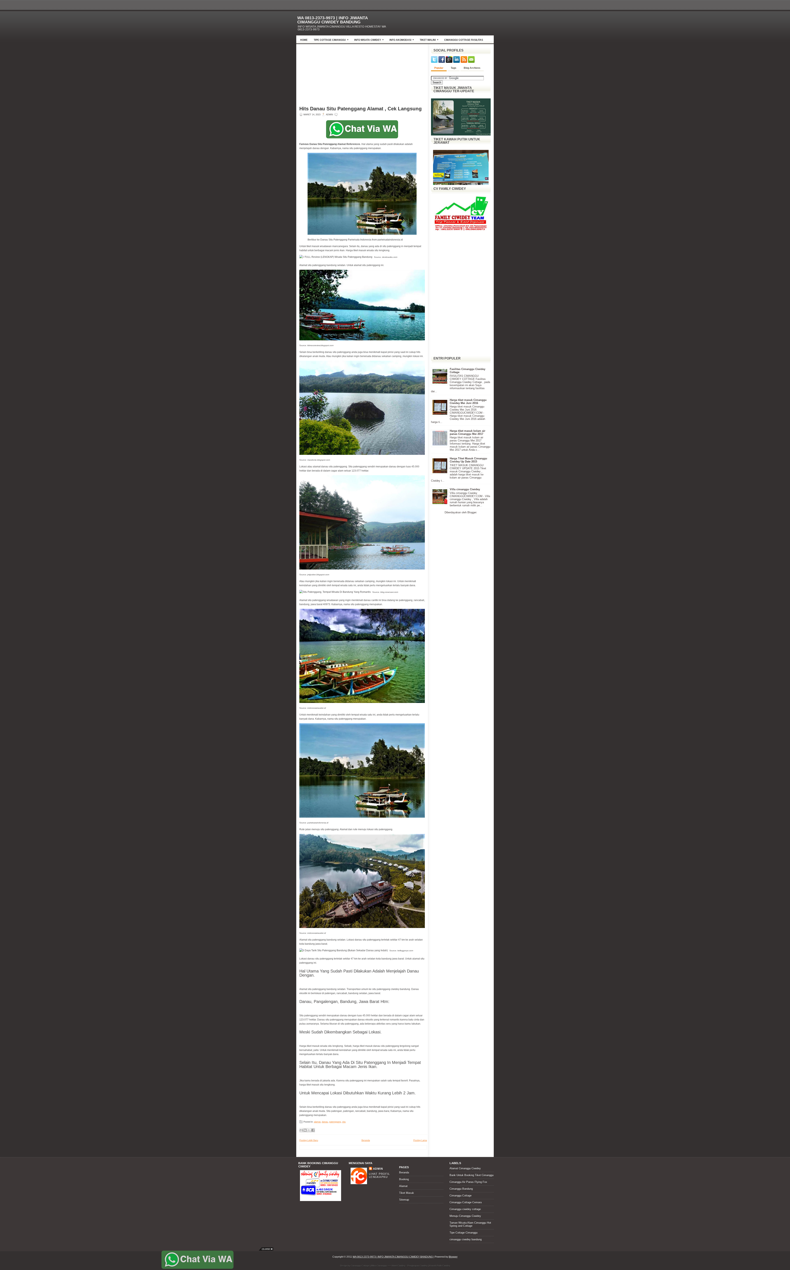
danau (325, 1122)
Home (304, 40)
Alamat (403, 1186)
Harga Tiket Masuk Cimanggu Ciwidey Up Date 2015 (468, 460)
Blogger (471, 512)
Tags (453, 68)
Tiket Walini (429, 39)
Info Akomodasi (401, 39)
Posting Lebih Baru (308, 1140)
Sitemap (404, 1199)
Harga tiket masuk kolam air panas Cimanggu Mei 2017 (467, 432)
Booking (404, 1179)
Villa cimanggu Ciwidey (465, 489)
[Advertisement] (445, 22)
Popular (438, 68)
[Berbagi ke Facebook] (313, 1130)
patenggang (335, 1122)
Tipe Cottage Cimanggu (331, 39)
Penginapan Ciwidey (417, 1265)
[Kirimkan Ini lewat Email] (301, 1130)
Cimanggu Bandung (461, 1188)
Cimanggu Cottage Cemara (466, 1202)
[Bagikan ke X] (309, 1130)
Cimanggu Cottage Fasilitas (463, 40)
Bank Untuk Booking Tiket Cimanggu (472, 1175)
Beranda (365, 1140)
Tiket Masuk (406, 1192)
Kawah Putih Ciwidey (439, 1265)
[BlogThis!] (305, 1130)
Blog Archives (472, 68)
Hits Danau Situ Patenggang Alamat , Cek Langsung (360, 108)
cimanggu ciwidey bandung (466, 1239)
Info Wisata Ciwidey (369, 39)
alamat (317, 1122)
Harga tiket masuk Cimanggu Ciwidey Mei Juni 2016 (468, 401)
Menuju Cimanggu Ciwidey (465, 1215)
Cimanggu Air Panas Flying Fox (468, 1182)
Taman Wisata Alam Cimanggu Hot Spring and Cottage (470, 1224)
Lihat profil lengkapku (379, 1175)
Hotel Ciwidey (398, 1265)
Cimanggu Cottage (461, 1195)
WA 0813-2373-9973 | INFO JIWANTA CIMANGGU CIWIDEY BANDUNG (332, 20)
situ (344, 1122)
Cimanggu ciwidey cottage (465, 1209)
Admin (378, 1168)
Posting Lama (420, 1140)
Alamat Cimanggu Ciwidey (465, 1168)
